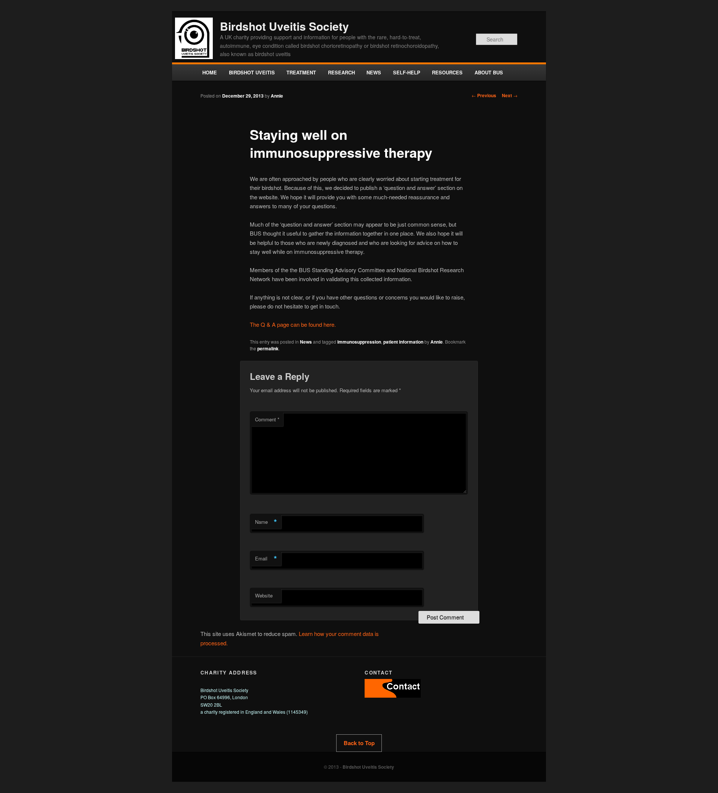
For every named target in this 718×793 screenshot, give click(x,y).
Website (264, 595)
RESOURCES (447, 72)
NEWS (373, 72)
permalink (268, 348)
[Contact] (393, 695)
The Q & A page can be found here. (293, 324)
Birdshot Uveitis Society (284, 26)
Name (266, 522)
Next (510, 95)
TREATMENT (301, 72)
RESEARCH (341, 72)
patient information (403, 341)
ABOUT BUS (489, 72)
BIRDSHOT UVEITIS (252, 72)
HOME (209, 72)
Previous (484, 95)
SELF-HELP (406, 72)
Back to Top (359, 743)
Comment (267, 419)
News (306, 341)
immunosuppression (359, 341)
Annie (277, 95)
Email (266, 559)
